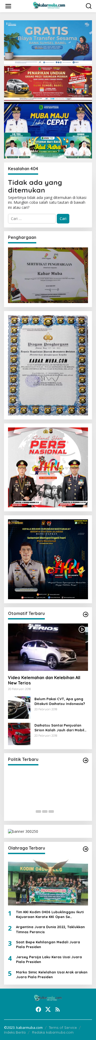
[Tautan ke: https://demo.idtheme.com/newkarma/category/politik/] (85, 760)
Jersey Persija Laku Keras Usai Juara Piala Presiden (49, 959)
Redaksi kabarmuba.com (53, 1032)
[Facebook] (38, 1009)
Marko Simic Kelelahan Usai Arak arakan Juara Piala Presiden (51, 974)
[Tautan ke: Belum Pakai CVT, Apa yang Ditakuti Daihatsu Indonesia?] (19, 706)
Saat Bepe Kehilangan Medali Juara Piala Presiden (48, 944)
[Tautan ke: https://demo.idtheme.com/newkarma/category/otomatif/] (85, 614)
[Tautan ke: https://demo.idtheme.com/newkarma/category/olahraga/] (85, 849)
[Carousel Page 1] (38, 811)
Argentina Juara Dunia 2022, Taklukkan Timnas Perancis (50, 929)
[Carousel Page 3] (51, 811)
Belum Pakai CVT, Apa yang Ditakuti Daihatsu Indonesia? (59, 701)
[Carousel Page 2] (44, 811)
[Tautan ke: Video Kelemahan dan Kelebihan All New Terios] (48, 647)
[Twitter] (48, 1009)
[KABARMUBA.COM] (49, 5)
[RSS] (57, 1009)
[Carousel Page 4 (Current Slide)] (57, 811)
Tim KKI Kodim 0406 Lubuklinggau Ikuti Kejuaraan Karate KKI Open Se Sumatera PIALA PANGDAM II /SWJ (50, 914)
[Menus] (8, 6)
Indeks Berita (15, 1032)
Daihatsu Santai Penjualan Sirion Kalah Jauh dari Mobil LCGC (59, 727)
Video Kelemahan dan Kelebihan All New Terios (44, 680)
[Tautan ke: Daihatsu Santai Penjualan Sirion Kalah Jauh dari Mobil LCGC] (19, 733)
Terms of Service (63, 1027)
